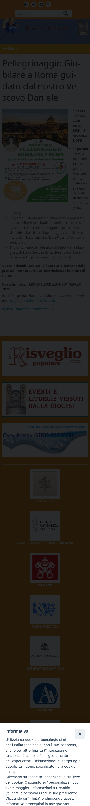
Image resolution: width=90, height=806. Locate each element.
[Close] (79, 734)
